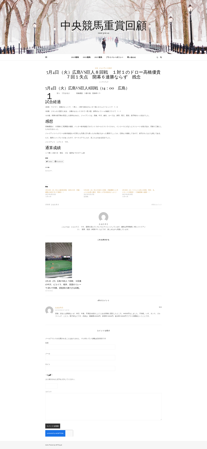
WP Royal (59, 445)
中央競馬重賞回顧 (103, 25)
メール (47, 353)
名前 (47, 343)
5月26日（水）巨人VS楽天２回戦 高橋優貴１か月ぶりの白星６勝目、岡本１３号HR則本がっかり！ (101, 191)
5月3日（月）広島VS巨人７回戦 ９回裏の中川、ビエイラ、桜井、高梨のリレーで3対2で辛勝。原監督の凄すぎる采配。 (63, 284)
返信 (160, 307)
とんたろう (55, 204)
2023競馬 (75, 57)
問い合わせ (131, 57)
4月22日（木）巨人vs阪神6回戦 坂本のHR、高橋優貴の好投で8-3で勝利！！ (62, 191)
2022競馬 (87, 57)
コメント (48, 391)
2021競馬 (98, 57)
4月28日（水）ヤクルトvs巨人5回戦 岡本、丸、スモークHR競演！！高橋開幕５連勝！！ (139, 191)
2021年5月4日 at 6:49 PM (62, 310)
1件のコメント (156, 204)
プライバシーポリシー (114, 57)
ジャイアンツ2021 (105, 68)
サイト (47, 364)
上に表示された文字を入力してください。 (60, 379)
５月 (96, 68)
